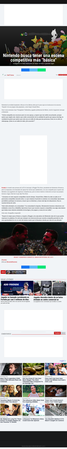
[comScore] (33, 437)
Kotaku (4, 187)
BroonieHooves (12, 262)
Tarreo (2, 1)
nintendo (65, 74)
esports (60, 74)
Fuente (4, 260)
